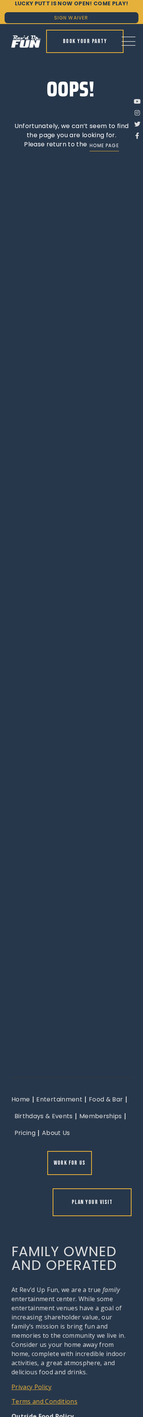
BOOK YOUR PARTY (85, 41)
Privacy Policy (31, 1387)
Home (20, 1099)
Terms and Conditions (44, 1401)
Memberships (100, 1116)
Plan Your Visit (92, 1202)
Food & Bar (106, 1099)
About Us (56, 1132)
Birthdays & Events (43, 1116)
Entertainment (59, 1099)
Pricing (24, 1132)
